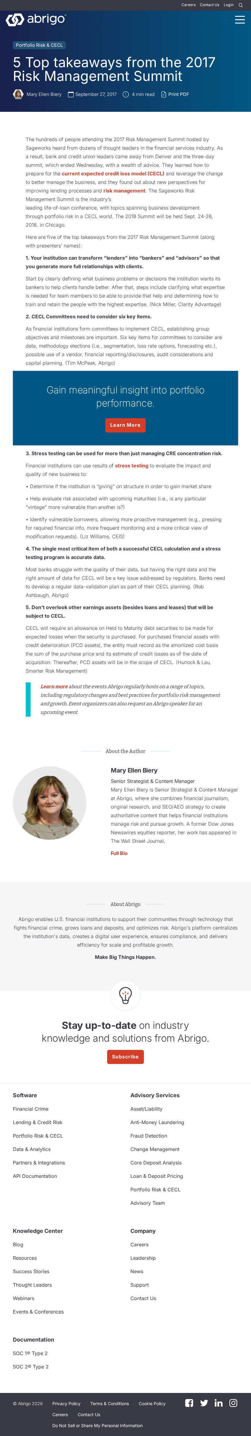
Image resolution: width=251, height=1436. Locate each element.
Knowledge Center (38, 1231)
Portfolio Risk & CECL (39, 45)
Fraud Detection (148, 1136)
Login (229, 4)
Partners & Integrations (39, 1163)
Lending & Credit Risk (37, 1122)
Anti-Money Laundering (157, 1122)
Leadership (143, 1258)
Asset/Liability (146, 1109)
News (136, 1271)
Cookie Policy (152, 1403)
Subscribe (125, 1057)
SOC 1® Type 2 (30, 1353)
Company (143, 1231)
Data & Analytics (32, 1149)
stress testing (131, 465)
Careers (189, 4)
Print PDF (178, 94)
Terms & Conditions (109, 1403)
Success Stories (31, 1271)
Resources (25, 1258)
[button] (97, 1425)
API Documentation (35, 1176)
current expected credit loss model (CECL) (113, 173)
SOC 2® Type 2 (31, 1367)
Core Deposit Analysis (156, 1163)
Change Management (154, 1149)
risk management (124, 191)
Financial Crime (30, 1109)
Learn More (125, 425)
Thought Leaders (32, 1285)
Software (25, 1095)
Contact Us (209, 4)
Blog (18, 1244)
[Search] (241, 5)
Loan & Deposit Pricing (156, 1176)
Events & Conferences (38, 1312)
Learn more (54, 686)
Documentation (33, 1339)
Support (139, 1285)
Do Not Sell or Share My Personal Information (97, 1425)
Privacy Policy (66, 1403)
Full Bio (119, 853)
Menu (240, 20)
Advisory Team (147, 1203)
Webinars (23, 1298)
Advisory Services (155, 1095)
